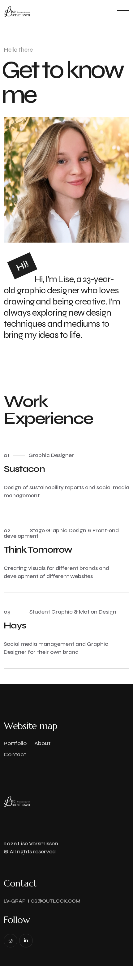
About (42, 743)
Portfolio (15, 743)
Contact (15, 754)
